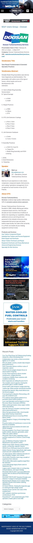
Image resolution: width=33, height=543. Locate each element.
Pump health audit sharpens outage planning (15, 386)
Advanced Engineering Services (11, 245)
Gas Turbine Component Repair (11, 234)
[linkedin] (27, 10)
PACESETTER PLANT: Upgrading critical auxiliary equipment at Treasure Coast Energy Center (16, 437)
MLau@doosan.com (18, 172)
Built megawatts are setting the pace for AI (15, 381)
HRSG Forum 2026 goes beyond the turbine (15, 448)
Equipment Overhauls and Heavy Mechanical (15, 243)
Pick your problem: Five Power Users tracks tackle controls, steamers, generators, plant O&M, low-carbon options (15, 432)
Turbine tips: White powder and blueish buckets (16, 388)
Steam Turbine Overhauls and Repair (13, 240)
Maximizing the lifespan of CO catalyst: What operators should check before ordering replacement (15, 482)
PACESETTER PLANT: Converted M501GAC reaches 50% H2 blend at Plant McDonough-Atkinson (16, 473)
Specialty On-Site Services (10, 247)
